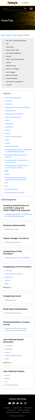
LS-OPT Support (18, 35)
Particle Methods (11, 75)
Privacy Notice (28, 407)
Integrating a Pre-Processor (14, 114)
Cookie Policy (11, 410)
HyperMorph (9, 127)
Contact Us (7, 407)
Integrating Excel (10, 111)
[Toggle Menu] (31, 9)
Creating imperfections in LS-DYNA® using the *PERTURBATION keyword (16, 207)
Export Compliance (24, 410)
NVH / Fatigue (10, 72)
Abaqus (7, 174)
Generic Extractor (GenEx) (13, 136)
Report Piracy (26, 412)
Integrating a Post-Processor (13, 252)
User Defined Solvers (11, 189)
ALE (7, 44)
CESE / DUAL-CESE (12, 50)
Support (8, 35)
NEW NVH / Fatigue (12, 69)
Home (3, 35)
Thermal (8, 85)
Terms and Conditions (12, 412)
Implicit (8, 62)
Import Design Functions (13, 117)
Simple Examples (11, 78)
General (8, 56)
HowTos (7, 120)
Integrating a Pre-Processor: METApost (17, 107)
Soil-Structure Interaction (14, 82)
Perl (6, 183)
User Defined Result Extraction (15, 192)
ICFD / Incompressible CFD (15, 59)
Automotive (10, 47)
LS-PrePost (8, 101)
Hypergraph (9, 124)
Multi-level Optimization (13, 98)
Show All (7, 287)
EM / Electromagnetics (13, 53)
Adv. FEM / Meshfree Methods (16, 41)
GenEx (7, 140)
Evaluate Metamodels (12, 146)
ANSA (6, 171)
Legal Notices (17, 407)
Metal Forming (11, 66)
